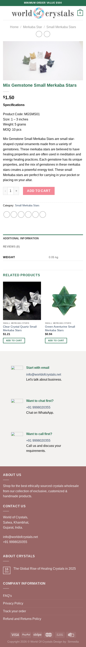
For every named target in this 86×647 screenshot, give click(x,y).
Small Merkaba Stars (61, 27)
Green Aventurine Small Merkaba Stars (60, 328)
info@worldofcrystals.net (43, 374)
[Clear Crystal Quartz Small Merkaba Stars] (22, 301)
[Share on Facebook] (14, 214)
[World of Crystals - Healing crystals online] (42, 13)
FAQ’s (7, 595)
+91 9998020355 (38, 407)
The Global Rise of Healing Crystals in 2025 (44, 568)
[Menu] (5, 13)
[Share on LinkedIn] (42, 214)
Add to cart (38, 191)
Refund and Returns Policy (22, 619)
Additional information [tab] (21, 238)
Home (14, 27)
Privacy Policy (13, 603)
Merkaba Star (32, 27)
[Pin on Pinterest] (35, 214)
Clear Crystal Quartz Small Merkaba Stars (20, 328)
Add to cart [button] (14, 340)
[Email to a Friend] (28, 214)
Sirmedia (73, 641)
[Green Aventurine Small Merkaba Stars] (64, 301)
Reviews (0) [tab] (11, 246)
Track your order (14, 611)
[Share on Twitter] (21, 214)
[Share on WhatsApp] (6, 214)
